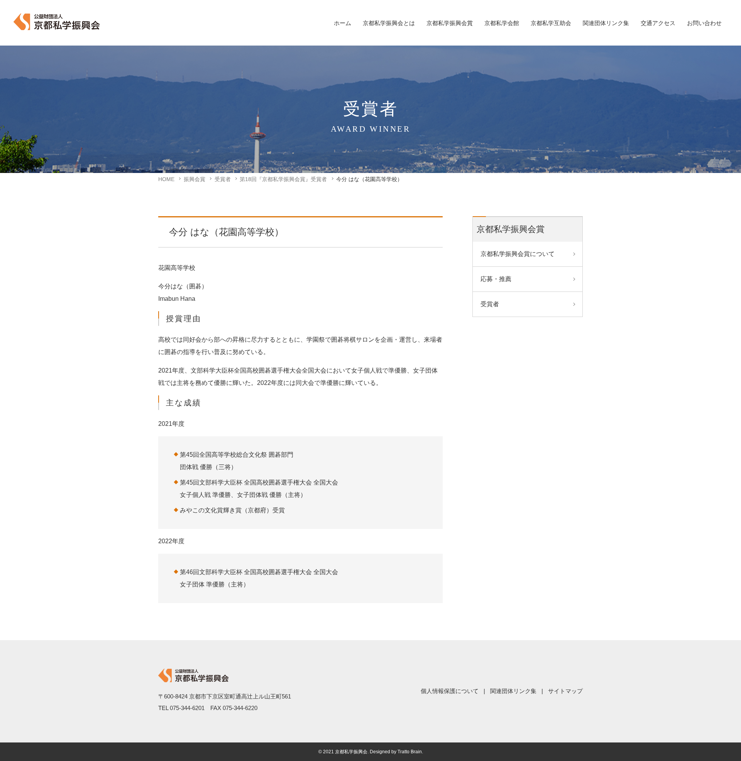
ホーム (342, 23)
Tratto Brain (410, 751)
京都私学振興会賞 (449, 23)
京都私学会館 (501, 23)
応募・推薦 (495, 279)
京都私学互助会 (551, 23)
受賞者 (223, 179)
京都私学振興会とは (389, 23)
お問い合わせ (704, 23)
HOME (166, 179)
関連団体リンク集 (606, 23)
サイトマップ (565, 691)
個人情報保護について (450, 691)
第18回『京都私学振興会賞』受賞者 (283, 179)
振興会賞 (194, 179)
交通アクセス (658, 23)
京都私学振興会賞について (517, 254)
